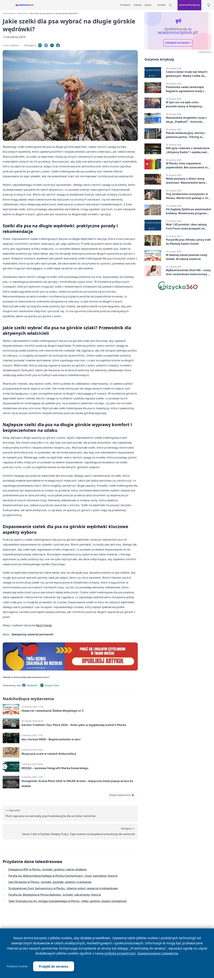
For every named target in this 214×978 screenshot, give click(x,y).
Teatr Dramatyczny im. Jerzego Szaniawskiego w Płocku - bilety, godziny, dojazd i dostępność (67, 901)
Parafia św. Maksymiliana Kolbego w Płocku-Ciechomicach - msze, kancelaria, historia (62, 876)
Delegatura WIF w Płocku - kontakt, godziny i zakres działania (47, 869)
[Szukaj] (170, 5)
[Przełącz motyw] (208, 5)
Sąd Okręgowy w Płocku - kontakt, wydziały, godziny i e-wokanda (49, 882)
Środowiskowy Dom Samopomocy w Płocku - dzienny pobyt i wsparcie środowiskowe (63, 888)
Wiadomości (22, 13)
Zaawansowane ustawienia (157, 953)
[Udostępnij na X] (52, 45)
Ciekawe (138, 4)
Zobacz (147, 4)
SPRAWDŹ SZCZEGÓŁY (178, 43)
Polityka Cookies (17, 966)
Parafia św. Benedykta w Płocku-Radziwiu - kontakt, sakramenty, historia (54, 894)
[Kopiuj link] (40, 45)
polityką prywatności (120, 953)
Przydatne (125, 4)
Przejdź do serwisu (53, 966)
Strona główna (9, 13)
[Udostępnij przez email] (46, 45)
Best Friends (44, 625)
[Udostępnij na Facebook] (58, 45)
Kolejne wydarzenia (120, 795)
